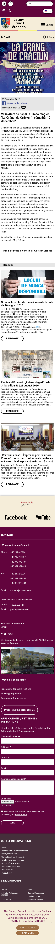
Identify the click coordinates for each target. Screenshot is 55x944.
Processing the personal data (19, 710)
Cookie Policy (6, 870)
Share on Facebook (17, 103)
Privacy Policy (6, 873)
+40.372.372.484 (18, 583)
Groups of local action (10, 863)
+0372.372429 (17, 605)
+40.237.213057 (18, 557)
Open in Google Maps (14, 679)
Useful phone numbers (10, 866)
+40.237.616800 (18, 552)
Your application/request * (13, 779)
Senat (30, 889)
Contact (4, 847)
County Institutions (9, 854)
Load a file (6, 798)
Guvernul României (35, 900)
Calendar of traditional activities (14, 851)
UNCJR (4, 889)
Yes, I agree (27, 927)
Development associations (12, 860)
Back (51, 37)
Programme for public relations (16, 689)
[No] (51, 922)
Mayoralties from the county (13, 857)
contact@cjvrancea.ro (21, 590)
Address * (6, 747)
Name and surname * (11, 736)
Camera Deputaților (36, 893)
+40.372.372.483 (18, 578)
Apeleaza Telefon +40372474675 (10, 10)
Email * (4, 768)
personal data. (20, 814)
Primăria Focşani (35, 896)
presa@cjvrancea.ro (19, 609)
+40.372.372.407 (18, 562)
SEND (12, 823)
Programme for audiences (13, 698)
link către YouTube (43, 515)
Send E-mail (5, 10)
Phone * (5, 757)
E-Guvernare (6, 900)
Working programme (11, 693)
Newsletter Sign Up (11, 108)
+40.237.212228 (18, 574)
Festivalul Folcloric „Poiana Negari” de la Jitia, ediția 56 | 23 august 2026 (25, 384)
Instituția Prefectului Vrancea (9, 894)
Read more (12, 338)
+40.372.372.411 (18, 566)
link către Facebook (16, 515)
